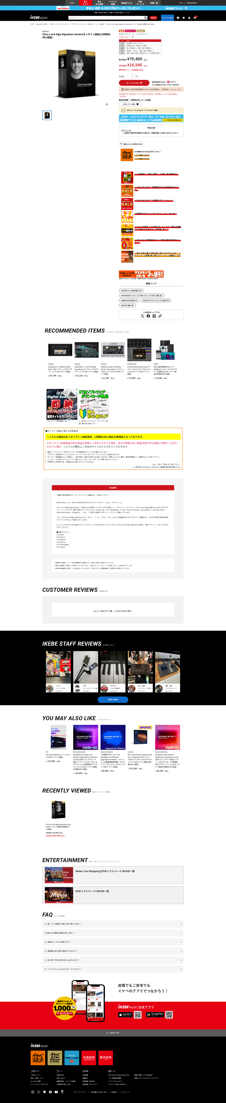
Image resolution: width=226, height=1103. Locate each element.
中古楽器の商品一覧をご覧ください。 (114, 945)
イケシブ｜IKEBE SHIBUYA (117, 1084)
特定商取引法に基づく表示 (99, 1092)
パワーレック (126, 130)
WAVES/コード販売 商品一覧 (131, 291)
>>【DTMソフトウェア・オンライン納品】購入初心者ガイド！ (157, 467)
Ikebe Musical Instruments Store (118, 1075)
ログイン (182, 3)
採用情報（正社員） (88, 1081)
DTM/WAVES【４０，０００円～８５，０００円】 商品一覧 (142, 295)
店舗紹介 (85, 1078)
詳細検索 (153, 18)
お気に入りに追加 (129, 104)
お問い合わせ (60, 1078)
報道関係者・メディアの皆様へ (66, 1081)
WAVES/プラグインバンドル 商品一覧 (156, 300)
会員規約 (114, 1092)
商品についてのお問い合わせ (133, 144)
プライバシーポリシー (80, 1092)
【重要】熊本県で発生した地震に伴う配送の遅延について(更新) (113, 12)
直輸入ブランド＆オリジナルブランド (146, 1078)
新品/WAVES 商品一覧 (129, 300)
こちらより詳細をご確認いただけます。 (81, 973)
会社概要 (85, 1075)
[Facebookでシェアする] (148, 316)
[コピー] (160, 316)
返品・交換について (37, 1078)
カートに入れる (132, 83)
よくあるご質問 (36, 1081)
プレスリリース (125, 1092)
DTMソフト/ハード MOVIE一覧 (92, 891)
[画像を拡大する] (107, 105)
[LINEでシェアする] (154, 316)
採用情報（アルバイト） (90, 1084)
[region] (113, 817)
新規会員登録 (192, 3)
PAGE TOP (114, 1033)
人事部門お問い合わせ (63, 1084)
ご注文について (36, 1075)
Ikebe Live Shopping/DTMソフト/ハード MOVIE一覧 (105, 871)
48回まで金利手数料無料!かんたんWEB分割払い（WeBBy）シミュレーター (153, 89)
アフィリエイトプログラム (39, 1084)
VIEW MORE (113, 699)
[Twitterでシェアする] (142, 316)
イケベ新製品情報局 (114, 1078)
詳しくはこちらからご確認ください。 (154, 954)
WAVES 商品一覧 (127, 305)
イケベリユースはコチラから (75, 963)
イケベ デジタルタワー (115, 1081)
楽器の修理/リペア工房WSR (143, 1075)
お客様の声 (60, 1075)
